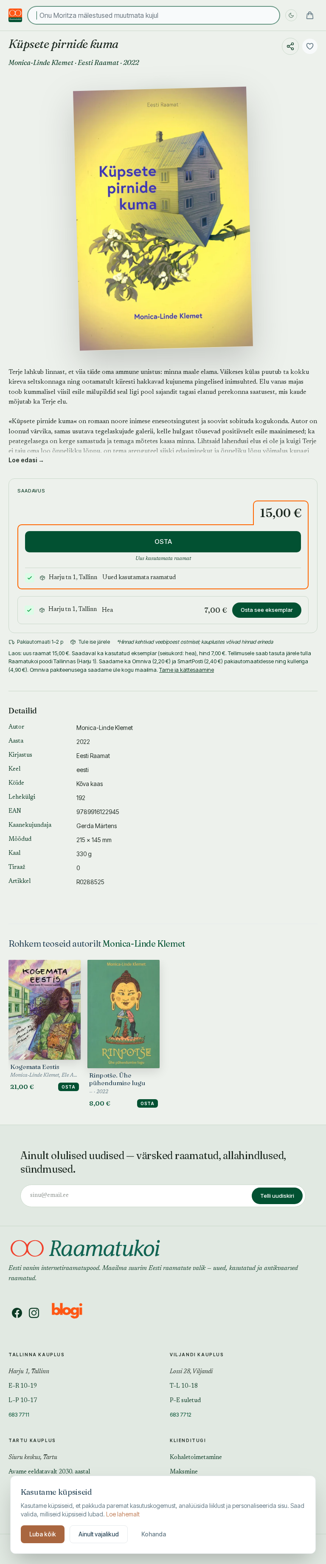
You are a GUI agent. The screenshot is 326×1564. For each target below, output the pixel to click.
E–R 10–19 (22, 1386)
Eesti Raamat (98, 62)
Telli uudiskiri (277, 1195)
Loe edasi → (26, 460)
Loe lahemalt (123, 1514)
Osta (69, 1086)
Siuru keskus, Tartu (32, 1458)
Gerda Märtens (96, 825)
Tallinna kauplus (36, 1354)
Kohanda (153, 1534)
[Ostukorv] (310, 15)
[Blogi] (72, 1313)
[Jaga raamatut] (290, 46)
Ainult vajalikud (99, 1534)
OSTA (163, 541)
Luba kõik (42, 1534)
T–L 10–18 (184, 1386)
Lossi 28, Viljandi (191, 1372)
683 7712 (180, 1414)
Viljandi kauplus (197, 1354)
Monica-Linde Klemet (40, 62)
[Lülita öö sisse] (291, 15)
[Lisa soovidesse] (310, 46)
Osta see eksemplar (267, 609)
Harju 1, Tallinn (28, 1372)
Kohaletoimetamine (196, 1458)
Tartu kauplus (32, 1440)
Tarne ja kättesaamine (186, 669)
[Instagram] (33, 1312)
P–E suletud (185, 1401)
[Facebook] (16, 1312)
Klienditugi (188, 1440)
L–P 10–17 (22, 1401)
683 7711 (18, 1414)
